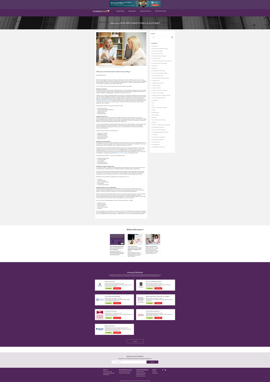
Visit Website (108, 288)
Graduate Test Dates (140, 371)
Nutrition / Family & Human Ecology (161, 124)
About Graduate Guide (107, 371)
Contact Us (154, 371)
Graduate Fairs (155, 80)
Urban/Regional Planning (158, 147)
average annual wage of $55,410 (103, 100)
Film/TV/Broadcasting (157, 75)
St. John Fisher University (152, 311)
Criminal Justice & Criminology (159, 63)
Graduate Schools (120, 11)
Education (154, 68)
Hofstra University (110, 281)
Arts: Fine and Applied (157, 51)
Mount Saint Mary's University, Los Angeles (157, 296)
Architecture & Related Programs (160, 48)
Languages (155, 100)
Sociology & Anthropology (158, 137)
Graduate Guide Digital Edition (109, 373)
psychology (141, 79)
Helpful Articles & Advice (160, 11)
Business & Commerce (157, 53)
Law (153, 102)
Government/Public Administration (160, 78)
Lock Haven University (111, 311)
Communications (156, 58)
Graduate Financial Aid (157, 83)
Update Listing (155, 373)
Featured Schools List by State (124, 371)
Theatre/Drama (156, 142)
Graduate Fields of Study (140, 373)
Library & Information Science (159, 107)
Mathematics (155, 112)
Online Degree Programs (158, 127)
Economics (154, 65)
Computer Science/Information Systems (162, 61)
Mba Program (155, 115)
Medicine (154, 117)
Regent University (110, 326)
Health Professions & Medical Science (161, 95)
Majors (154, 110)
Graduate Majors (132, 11)
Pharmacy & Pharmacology (158, 129)
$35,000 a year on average (121, 153)
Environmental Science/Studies (159, 73)
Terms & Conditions (147, 380)
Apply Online (117, 288)
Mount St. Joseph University (153, 281)
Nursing (154, 122)
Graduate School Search (140, 376)
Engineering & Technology (158, 70)
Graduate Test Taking (157, 92)
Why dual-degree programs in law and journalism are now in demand (117, 248)
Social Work (155, 134)
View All (135, 341)
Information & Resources (145, 11)
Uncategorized (155, 144)
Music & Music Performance (159, 120)
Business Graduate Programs (159, 56)
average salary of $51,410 (111, 150)
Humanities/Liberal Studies (158, 97)
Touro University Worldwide (112, 296)
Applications (155, 46)
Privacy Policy (141, 380)
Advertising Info (106, 374)
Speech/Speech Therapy (158, 139)
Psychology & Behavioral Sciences (160, 132)
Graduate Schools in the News (159, 90)
